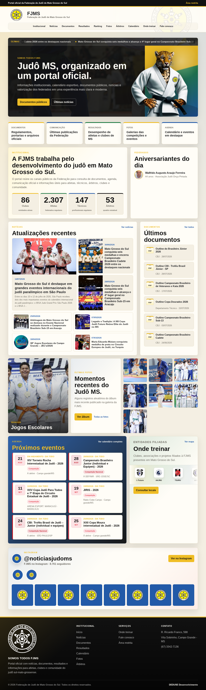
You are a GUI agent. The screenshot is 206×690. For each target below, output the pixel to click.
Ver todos (189, 227)
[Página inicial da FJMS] (22, 639)
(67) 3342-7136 (170, 646)
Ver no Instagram (181, 558)
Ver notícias (127, 227)
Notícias (54, 26)
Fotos (109, 26)
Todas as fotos (101, 417)
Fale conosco (166, 26)
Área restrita (192, 3)
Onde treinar (149, 26)
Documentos (68, 26)
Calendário (133, 26)
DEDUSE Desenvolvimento (183, 684)
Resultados (84, 26)
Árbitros (120, 26)
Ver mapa (189, 441)
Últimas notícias (63, 102)
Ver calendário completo (110, 441)
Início (79, 632)
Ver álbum (83, 416)
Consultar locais (146, 490)
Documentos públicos (33, 102)
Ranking (98, 26)
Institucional (39, 26)
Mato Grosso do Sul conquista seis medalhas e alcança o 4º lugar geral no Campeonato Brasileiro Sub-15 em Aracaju (70, 41)
